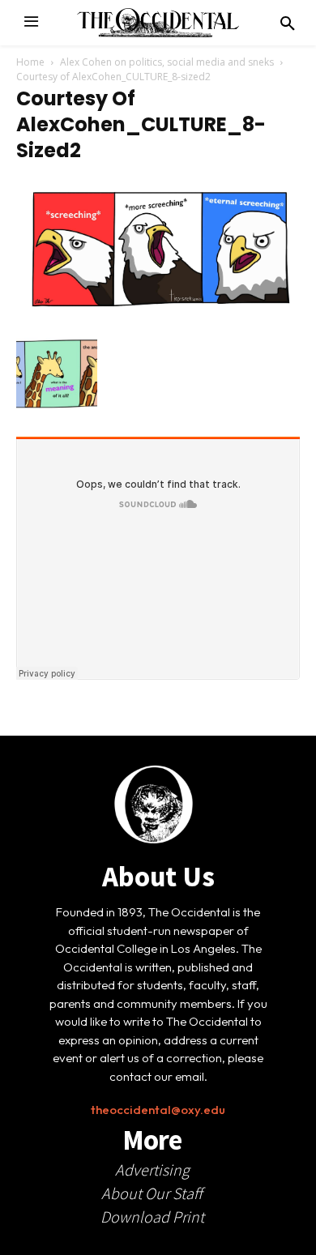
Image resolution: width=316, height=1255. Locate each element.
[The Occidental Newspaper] (158, 22)
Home (30, 62)
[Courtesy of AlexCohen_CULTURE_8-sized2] (158, 317)
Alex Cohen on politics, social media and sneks (167, 62)
